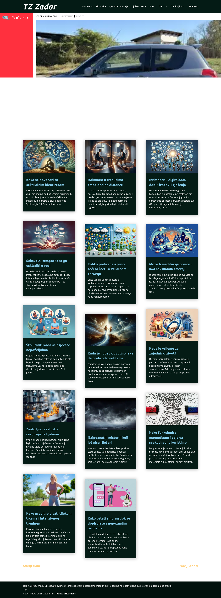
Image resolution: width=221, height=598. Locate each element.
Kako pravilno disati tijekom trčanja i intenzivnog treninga (49, 518)
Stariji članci (32, 566)
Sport (152, 6)
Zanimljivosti (178, 6)
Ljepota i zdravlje (118, 6)
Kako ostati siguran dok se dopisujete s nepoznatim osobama (109, 523)
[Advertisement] (110, 103)
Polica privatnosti (66, 593)
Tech (161, 6)
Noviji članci (189, 566)
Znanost (193, 6)
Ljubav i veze (139, 6)
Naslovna (87, 6)
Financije (101, 6)
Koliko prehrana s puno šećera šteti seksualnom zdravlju (107, 269)
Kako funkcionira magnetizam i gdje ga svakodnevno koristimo (168, 437)
